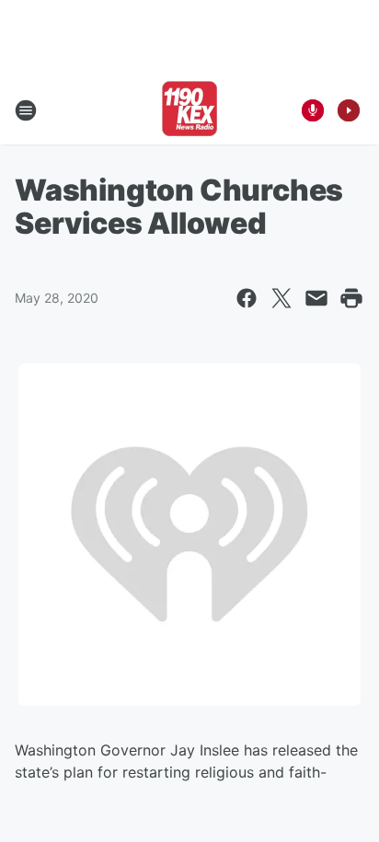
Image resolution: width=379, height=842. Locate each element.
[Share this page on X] (281, 298)
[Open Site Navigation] (26, 110)
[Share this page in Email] (316, 298)
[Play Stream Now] (349, 110)
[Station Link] (189, 110)
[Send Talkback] (313, 110)
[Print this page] (351, 298)
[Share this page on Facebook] (246, 298)
